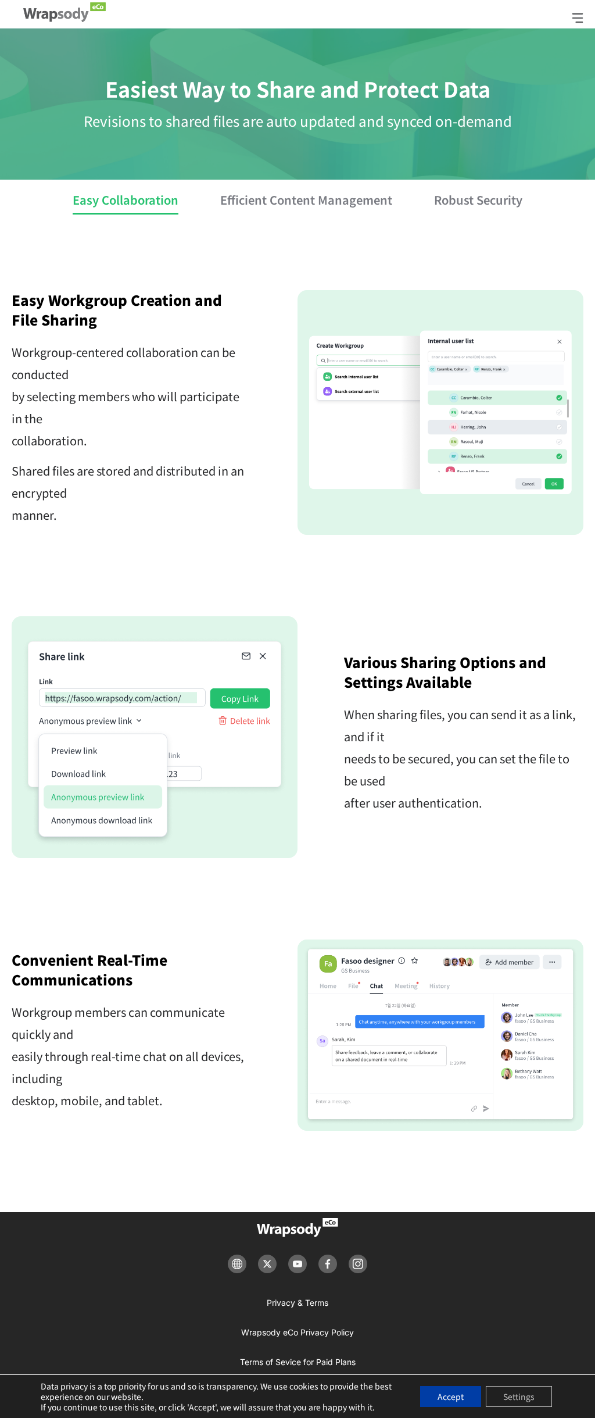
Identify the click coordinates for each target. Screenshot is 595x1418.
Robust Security (478, 199)
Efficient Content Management (306, 199)
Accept (451, 1396)
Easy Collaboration (125, 199)
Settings (519, 1396)
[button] (583, 18)
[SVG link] (297, 1227)
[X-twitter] (267, 1264)
